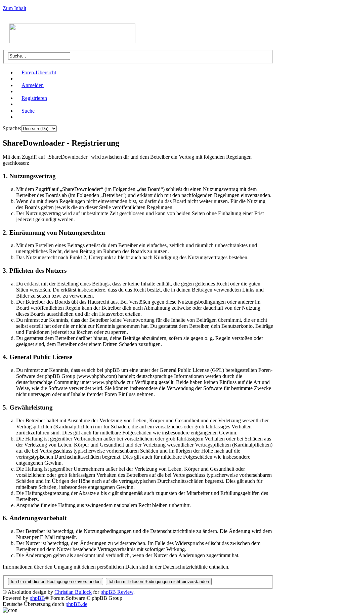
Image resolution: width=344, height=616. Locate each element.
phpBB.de (76, 604)
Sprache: (12, 128)
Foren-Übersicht (39, 72)
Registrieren (34, 98)
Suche (28, 111)
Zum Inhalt (14, 8)
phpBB (37, 598)
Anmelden (33, 85)
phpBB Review (116, 592)
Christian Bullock (73, 592)
